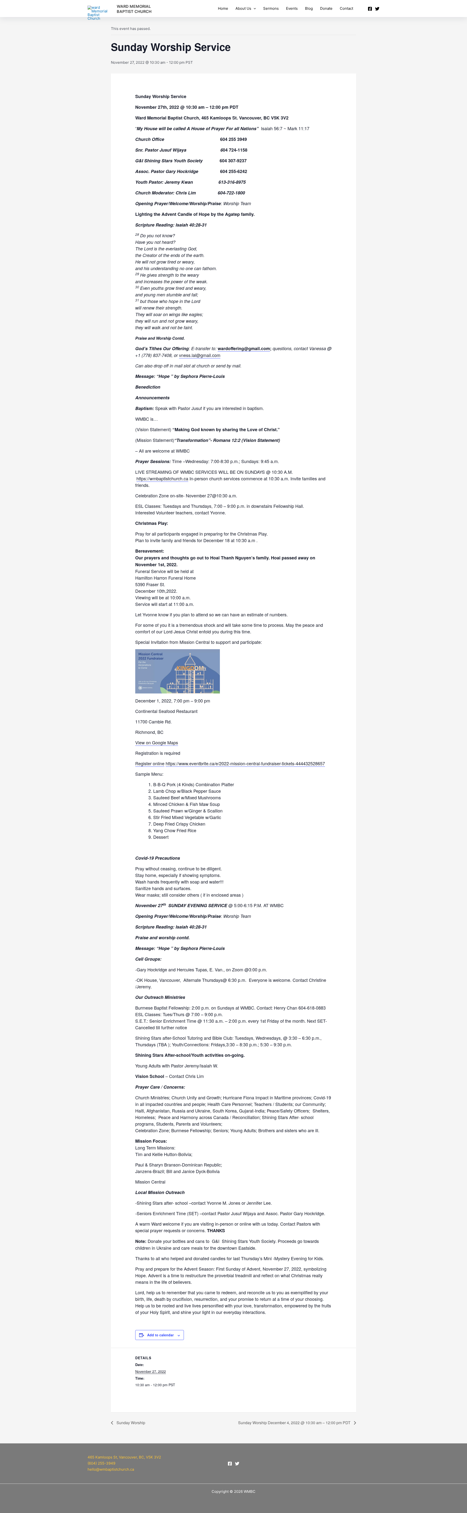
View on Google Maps (156, 742)
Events (292, 8)
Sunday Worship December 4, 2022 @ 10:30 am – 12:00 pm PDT (294, 1422)
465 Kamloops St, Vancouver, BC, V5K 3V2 (124, 1457)
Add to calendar (160, 1334)
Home (223, 8)
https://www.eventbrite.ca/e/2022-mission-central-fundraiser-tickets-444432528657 (245, 763)
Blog (309, 8)
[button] (253, 8)
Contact (346, 8)
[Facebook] (370, 9)
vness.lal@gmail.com (199, 355)
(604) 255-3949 (102, 1463)
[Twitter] (377, 9)
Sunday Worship (130, 1422)
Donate (326, 8)
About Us (243, 8)
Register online (149, 763)
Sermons (271, 8)
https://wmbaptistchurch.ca (162, 478)
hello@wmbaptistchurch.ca (111, 1469)
